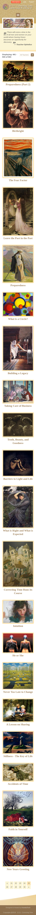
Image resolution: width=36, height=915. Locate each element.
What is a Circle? (18, 319)
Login (24, 2)
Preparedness (18, 285)
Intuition (18, 626)
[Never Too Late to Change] (18, 676)
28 (16, 887)
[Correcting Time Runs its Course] (18, 564)
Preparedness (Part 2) (18, 84)
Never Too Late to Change (18, 692)
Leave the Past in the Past (18, 238)
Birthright (18, 131)
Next (29, 887)
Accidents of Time (18, 784)
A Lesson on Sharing (18, 724)
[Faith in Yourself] (18, 808)
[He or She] (18, 642)
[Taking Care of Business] (18, 392)
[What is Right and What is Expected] (18, 506)
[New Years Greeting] (18, 851)
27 (11, 887)
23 (20, 883)
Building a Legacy (18, 373)
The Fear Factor (18, 180)
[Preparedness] (18, 264)
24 (24, 883)
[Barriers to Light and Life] (18, 463)
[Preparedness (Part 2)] (18, 71)
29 (20, 887)
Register (31, 2)
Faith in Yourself (18, 829)
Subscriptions (16, 2)
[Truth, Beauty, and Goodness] (18, 424)
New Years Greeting (18, 869)
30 (24, 887)
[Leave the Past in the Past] (18, 211)
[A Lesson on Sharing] (18, 710)
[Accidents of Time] (18, 772)
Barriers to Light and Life (18, 478)
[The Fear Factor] (18, 157)
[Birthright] (18, 110)
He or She (18, 655)
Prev (7, 883)
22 (16, 883)
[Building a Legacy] (18, 348)
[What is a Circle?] (18, 304)
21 (11, 883)
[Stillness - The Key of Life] (18, 742)
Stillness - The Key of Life (18, 756)
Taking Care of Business (18, 405)
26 (7, 887)
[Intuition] (18, 612)
